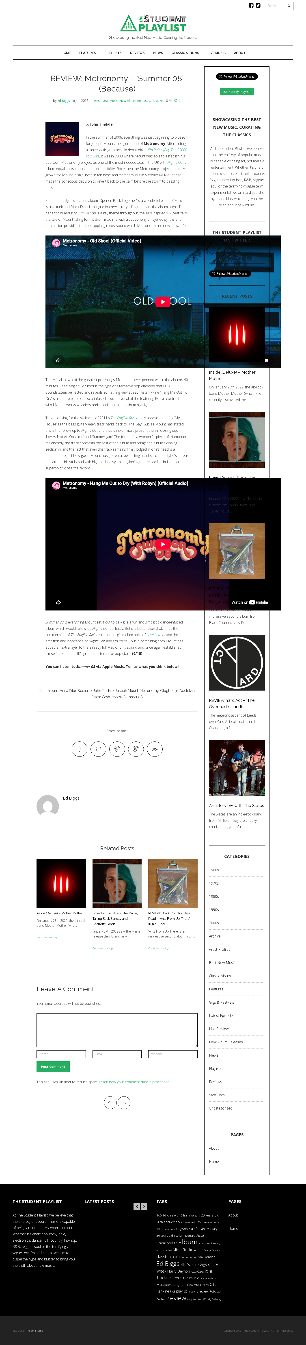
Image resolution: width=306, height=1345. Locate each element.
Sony (189, 1299)
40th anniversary (205, 1229)
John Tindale (103, 691)
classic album (168, 1256)
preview (202, 1291)
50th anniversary (184, 1236)
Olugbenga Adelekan (177, 691)
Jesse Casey (197, 1271)
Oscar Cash (100, 697)
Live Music (217, 53)
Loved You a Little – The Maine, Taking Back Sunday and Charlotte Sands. (115, 918)
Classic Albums (185, 53)
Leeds (177, 1277)
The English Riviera (125, 417)
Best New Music (106, 100)
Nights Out (175, 162)
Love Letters (156, 634)
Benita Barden (211, 1250)
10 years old (170, 1215)
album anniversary (209, 1243)
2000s (214, 922)
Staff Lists (217, 1094)
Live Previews (220, 1028)
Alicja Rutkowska (187, 1249)
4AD (159, 1215)
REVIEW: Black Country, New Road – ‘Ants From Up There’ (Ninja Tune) (169, 918)
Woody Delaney (212, 1299)
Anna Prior (68, 691)
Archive (215, 936)
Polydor (192, 1291)
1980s (214, 896)
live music (191, 1277)
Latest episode (221, 1015)
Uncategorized (220, 1108)
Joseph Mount (126, 691)
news (206, 1285)
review (117, 697)
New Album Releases (134, 100)
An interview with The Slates (236, 805)
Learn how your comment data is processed (134, 1081)
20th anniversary (168, 1222)
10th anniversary (189, 1215)
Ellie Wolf (187, 1264)
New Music (194, 1285)
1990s (214, 909)
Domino (209, 1257)
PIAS (172, 1291)
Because (85, 691)
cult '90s (198, 1257)
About (240, 53)
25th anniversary (208, 1222)
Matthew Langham (171, 1284)
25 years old (188, 1222)
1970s (214, 883)
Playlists (113, 53)
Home (66, 53)
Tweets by (217, 253)
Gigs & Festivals (221, 1002)
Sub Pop (197, 1299)
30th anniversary (165, 1229)
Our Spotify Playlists (236, 91)
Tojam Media (35, 1330)
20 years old (210, 1215)
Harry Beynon (178, 1271)
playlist (181, 1291)
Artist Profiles (219, 949)
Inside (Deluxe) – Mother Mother (60, 913)
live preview (207, 1278)
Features (87, 53)
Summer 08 (133, 697)
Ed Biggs (63, 100)
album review (164, 1250)
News (158, 53)
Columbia (186, 1257)
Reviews (137, 53)
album (53, 691)
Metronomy (149, 691)
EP (197, 1265)
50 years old (164, 1236)
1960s (214, 870)
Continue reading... (47, 937)
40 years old (184, 1229)
